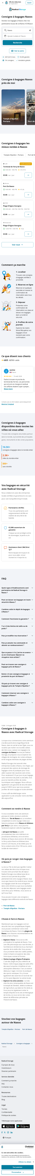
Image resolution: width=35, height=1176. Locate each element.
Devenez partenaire (9, 1071)
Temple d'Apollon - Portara (11, 1029)
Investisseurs (6, 1068)
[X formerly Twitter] (5, 1132)
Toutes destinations (9, 1096)
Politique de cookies (9, 1115)
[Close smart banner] (3, 3)
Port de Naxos (9, 906)
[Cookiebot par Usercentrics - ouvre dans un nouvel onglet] (25, 1147)
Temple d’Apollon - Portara (14, 908)
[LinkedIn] (11, 1132)
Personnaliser (16, 1172)
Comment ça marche (9, 1081)
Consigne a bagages (23, 1043)
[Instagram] (8, 1132)
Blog (3, 1099)
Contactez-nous (7, 1087)
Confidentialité (7, 1112)
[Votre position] (30, 30)
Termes (4, 1109)
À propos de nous (8, 1065)
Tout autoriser (17, 1167)
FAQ (3, 1084)
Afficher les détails (24, 1162)
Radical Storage (7, 1043)
